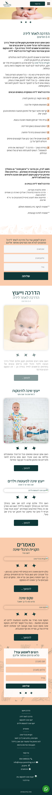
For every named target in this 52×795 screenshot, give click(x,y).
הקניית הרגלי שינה (42, 62)
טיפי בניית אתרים (26, 792)
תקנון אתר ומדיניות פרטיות (26, 745)
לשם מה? (26, 553)
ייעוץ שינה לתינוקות (26, 390)
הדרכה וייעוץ (26, 710)
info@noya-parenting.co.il (24, 762)
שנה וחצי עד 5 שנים (26, 484)
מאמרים (26, 728)
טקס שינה (26, 597)
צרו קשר (37, 4)
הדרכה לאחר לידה (26, 297)
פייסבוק (24, 765)
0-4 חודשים (26, 301)
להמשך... (26, 377)
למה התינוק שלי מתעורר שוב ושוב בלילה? (26, 741)
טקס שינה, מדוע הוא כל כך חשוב (26, 738)
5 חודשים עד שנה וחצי (26, 394)
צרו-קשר (26, 753)
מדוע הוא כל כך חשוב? (26, 601)
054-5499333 (24, 759)
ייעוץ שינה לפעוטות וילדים (26, 480)
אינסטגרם (24, 769)
